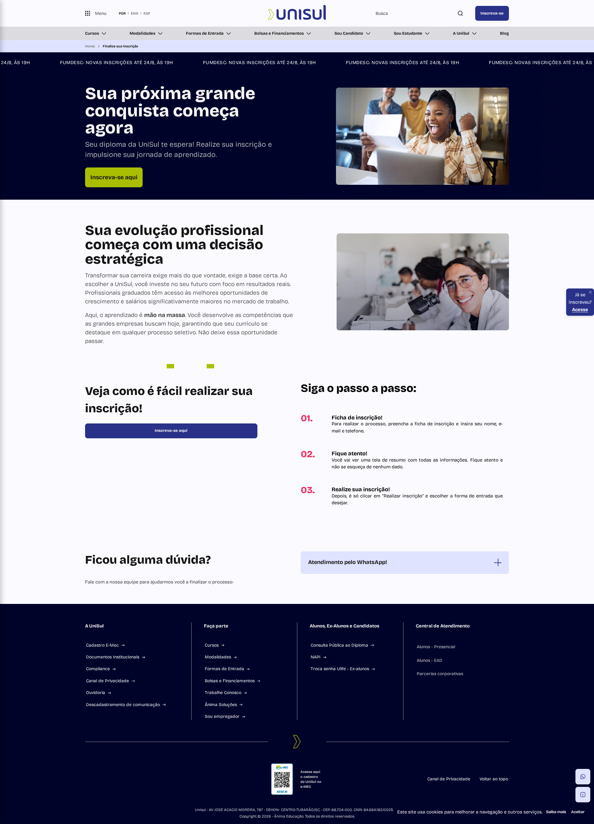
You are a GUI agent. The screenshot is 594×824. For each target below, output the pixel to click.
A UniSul (461, 33)
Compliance (98, 668)
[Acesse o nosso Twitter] (117, 779)
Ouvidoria (95, 692)
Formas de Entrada (205, 33)
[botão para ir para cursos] (289, 182)
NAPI (316, 657)
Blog (504, 33)
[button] (582, 776)
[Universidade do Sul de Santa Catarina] (297, 13)
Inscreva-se (492, 13)
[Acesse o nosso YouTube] (132, 779)
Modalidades (142, 33)
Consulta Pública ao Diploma (339, 645)
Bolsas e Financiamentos (279, 33)
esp (147, 13)
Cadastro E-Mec (102, 645)
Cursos (92, 33)
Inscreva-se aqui (113, 177)
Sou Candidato (348, 33)
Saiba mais (556, 811)
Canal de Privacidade (107, 680)
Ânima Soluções (221, 704)
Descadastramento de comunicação (123, 704)
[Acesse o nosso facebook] (87, 779)
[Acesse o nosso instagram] (102, 779)
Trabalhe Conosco (223, 692)
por (122, 13)
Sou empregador (222, 716)
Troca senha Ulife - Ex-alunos (340, 668)
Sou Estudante (408, 33)
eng (134, 13)
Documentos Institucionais (112, 657)
